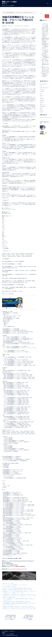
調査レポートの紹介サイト (9, 3)
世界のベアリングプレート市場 (8, 583)
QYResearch (42, 89)
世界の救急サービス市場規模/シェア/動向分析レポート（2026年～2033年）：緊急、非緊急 (18, 606)
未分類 (41, 97)
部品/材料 (41, 111)
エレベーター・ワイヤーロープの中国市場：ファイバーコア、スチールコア (15, 584)
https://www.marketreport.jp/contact (19, 568)
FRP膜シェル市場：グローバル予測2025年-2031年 (45, 30)
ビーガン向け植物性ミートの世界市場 (9, 586)
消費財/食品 (42, 100)
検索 (40, 13)
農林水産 (41, 110)
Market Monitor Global (44, 87)
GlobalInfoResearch (43, 84)
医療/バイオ (42, 95)
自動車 (41, 108)
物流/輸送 (41, 102)
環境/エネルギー (43, 104)
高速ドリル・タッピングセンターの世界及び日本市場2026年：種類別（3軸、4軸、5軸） (17, 588)
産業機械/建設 (42, 106)
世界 (40, 93)
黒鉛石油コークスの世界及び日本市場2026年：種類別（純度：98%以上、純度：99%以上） (18, 589)
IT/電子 (41, 85)
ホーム (4, 12)
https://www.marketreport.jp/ (45, 117)
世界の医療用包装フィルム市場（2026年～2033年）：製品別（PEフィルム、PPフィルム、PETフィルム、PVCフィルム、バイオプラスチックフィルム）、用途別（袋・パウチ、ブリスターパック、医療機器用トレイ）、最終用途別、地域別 (19, 596)
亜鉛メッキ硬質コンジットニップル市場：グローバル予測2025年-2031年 (45, 63)
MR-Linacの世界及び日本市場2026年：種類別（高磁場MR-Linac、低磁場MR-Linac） (17, 601)
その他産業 (42, 91)
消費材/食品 (42, 98)
